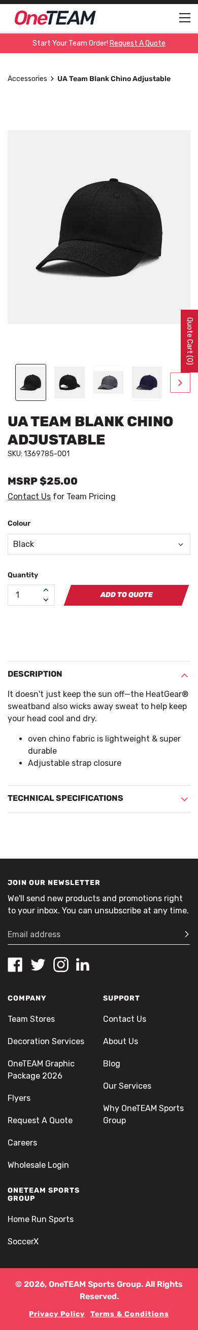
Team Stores (31, 1019)
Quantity (23, 575)
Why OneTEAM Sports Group (143, 1114)
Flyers (19, 1098)
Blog (111, 1063)
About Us (120, 1041)
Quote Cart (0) (189, 341)
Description (35, 674)
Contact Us (29, 496)
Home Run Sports (41, 1219)
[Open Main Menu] (184, 17)
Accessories (27, 79)
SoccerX (23, 1241)
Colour (19, 523)
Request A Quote (40, 1120)
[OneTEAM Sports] (55, 17)
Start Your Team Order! (99, 43)
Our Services (127, 1086)
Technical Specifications (65, 798)
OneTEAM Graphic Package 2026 (41, 1070)
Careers (22, 1143)
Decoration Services (46, 1041)
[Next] (180, 383)
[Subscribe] (182, 935)
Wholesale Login (38, 1165)
